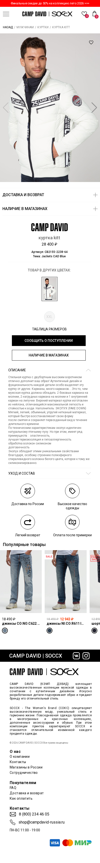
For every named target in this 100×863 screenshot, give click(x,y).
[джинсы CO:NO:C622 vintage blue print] (21, 581)
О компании (20, 756)
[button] (94, 107)
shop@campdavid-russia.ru (41, 822)
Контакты (18, 762)
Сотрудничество (24, 773)
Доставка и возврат (27, 793)
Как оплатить (21, 798)
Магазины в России (26, 767)
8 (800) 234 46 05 (34, 814)
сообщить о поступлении (49, 341)
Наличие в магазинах (49, 355)
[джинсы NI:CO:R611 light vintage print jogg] (65, 581)
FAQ (13, 788)
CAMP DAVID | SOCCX (35, 656)
